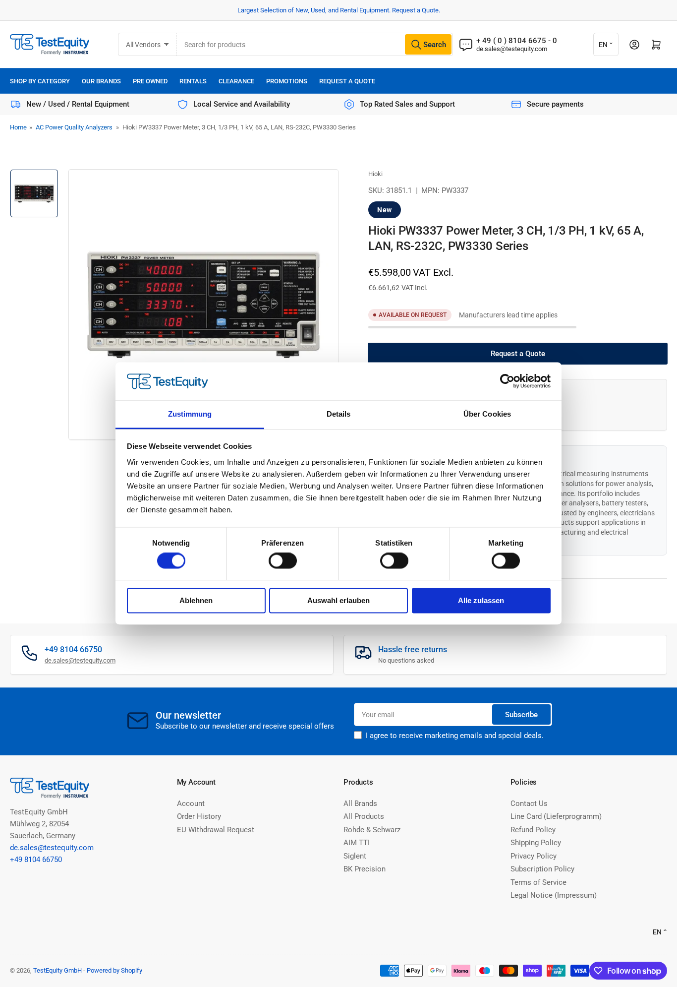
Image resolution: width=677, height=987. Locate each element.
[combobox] (314, 44)
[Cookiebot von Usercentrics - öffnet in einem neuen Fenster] (507, 381)
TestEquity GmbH (57, 970)
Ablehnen (196, 600)
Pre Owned (150, 81)
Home (18, 127)
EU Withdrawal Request (215, 829)
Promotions (286, 81)
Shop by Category (40, 81)
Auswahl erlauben (338, 600)
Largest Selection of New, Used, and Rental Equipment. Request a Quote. (338, 10)
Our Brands (101, 81)
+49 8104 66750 (36, 859)
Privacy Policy (533, 856)
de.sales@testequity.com (511, 49)
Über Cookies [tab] (487, 414)
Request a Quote (347, 81)
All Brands (360, 803)
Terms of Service (538, 882)
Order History (199, 816)
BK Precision (364, 868)
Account (191, 803)
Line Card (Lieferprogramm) (556, 816)
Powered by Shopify (114, 970)
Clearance (236, 81)
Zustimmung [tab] (190, 414)
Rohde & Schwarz (371, 829)
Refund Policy (533, 829)
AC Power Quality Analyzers (74, 127)
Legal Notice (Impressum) (553, 895)
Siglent (354, 856)
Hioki (375, 174)
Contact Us (529, 803)
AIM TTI (356, 842)
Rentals (193, 81)
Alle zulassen (481, 600)
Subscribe (521, 714)
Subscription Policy (542, 868)
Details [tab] (339, 414)
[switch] (283, 561)
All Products (363, 816)
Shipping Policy (535, 842)
